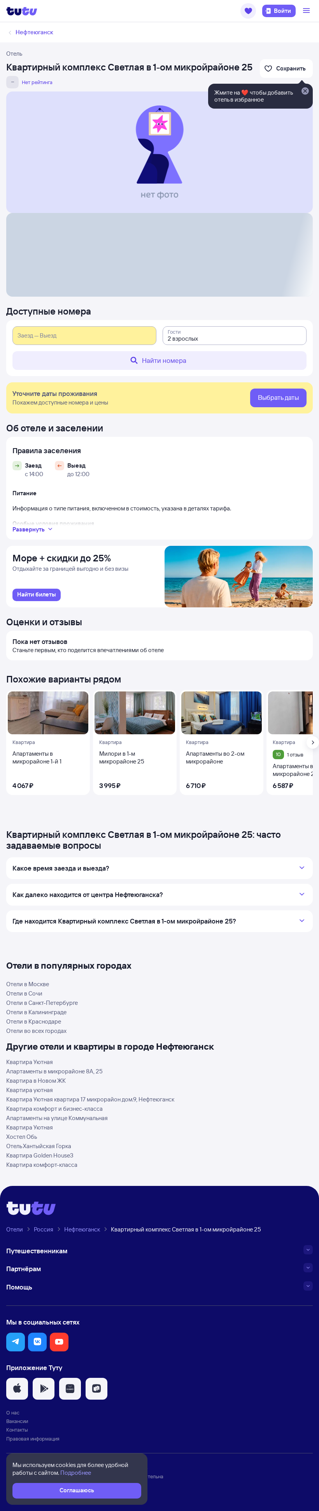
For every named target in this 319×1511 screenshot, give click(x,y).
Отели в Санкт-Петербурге (42, 1002)
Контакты (17, 1430)
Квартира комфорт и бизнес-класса (54, 1108)
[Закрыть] (305, 91)
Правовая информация (33, 1438)
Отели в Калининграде (36, 1012)
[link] (36, 595)
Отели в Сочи (24, 993)
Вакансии (17, 1421)
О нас (12, 1412)
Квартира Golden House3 (40, 1155)
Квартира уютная (29, 1090)
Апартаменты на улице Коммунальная (57, 1118)
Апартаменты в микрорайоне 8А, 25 (54, 1071)
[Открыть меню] (307, 11)
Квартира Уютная (29, 1062)
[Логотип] (21, 11)
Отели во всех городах (36, 1030)
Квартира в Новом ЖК (36, 1080)
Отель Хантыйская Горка (38, 1146)
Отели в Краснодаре (33, 1021)
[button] (248, 11)
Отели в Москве (27, 984)
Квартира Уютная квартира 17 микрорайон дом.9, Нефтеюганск (90, 1099)
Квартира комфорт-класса (41, 1164)
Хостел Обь (21, 1136)
